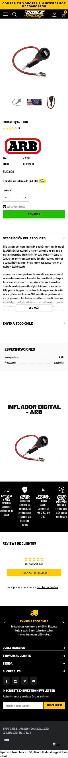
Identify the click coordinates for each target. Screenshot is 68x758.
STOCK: (6, 164)
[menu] (5, 14)
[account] (54, 14)
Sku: (5, 158)
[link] (17, 102)
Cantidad (7, 190)
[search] (14, 14)
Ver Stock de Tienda (16, 206)
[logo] (34, 14)
